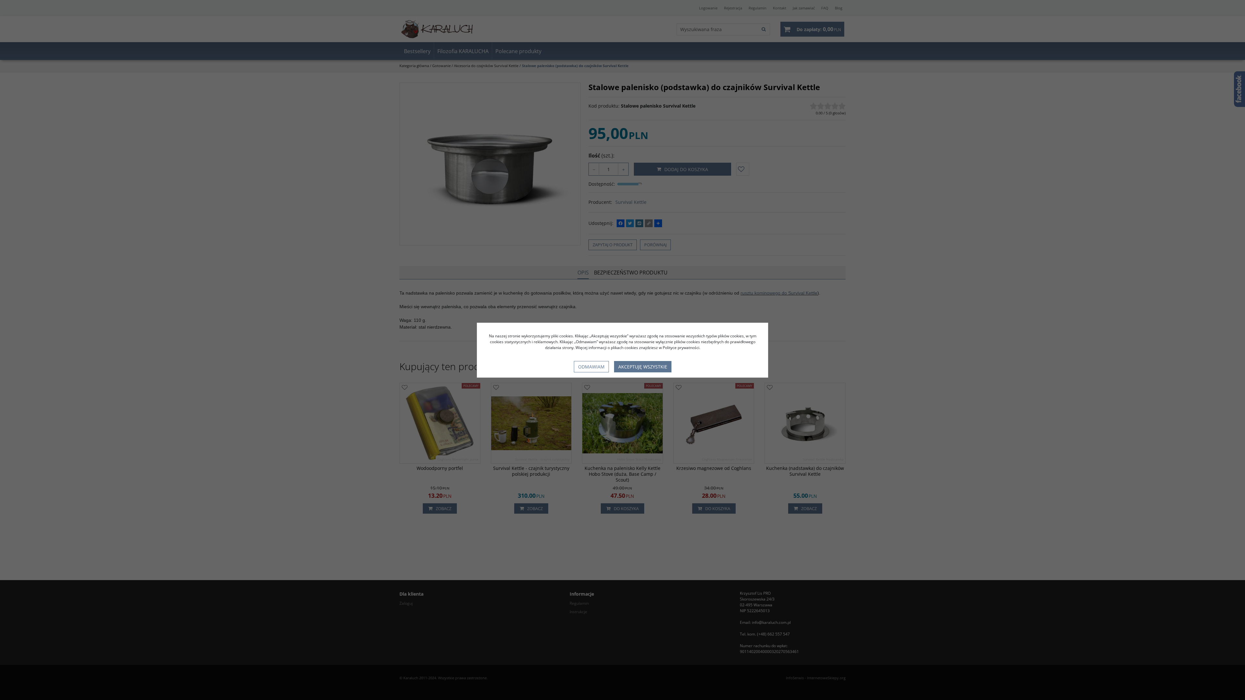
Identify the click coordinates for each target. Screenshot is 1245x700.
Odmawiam (591, 367)
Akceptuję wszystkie (642, 367)
